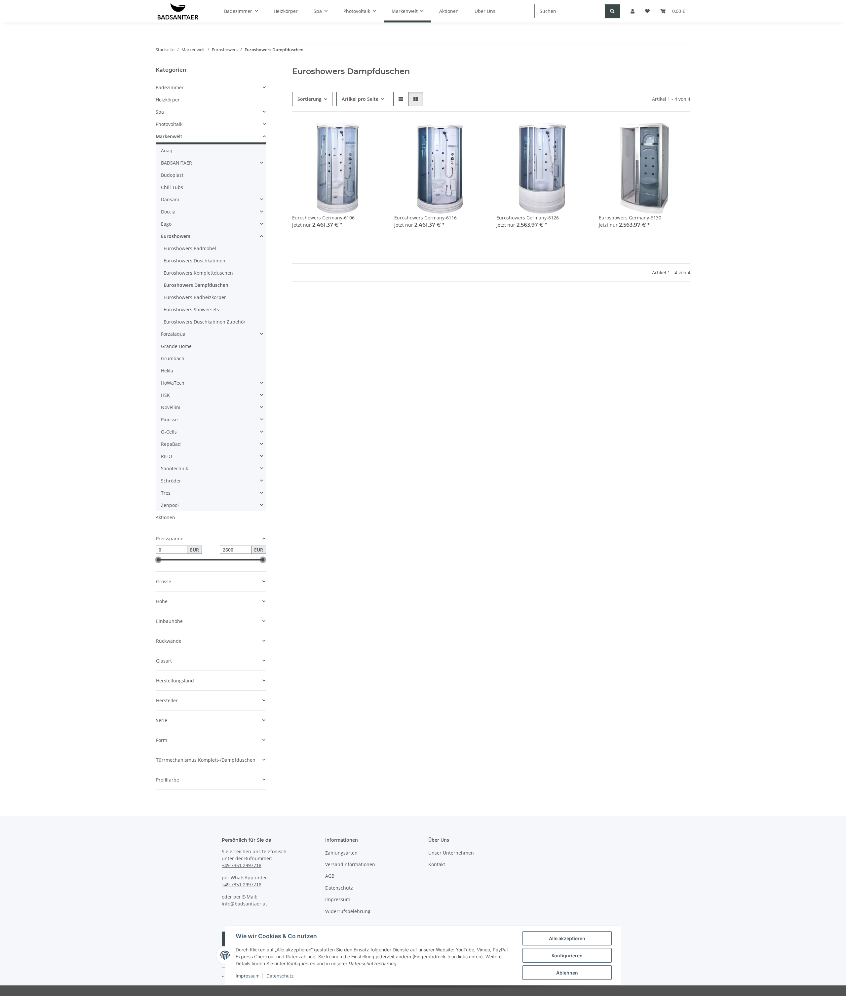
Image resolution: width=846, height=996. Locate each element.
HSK (165, 395)
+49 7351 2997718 (241, 865)
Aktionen (165, 517)
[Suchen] (612, 11)
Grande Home (176, 346)
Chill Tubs (172, 187)
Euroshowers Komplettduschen (198, 273)
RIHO (166, 456)
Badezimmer (170, 87)
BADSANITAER (176, 163)
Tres (166, 493)
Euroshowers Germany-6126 (527, 217)
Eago (166, 224)
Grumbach (172, 358)
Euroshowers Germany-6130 (630, 217)
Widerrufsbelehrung (347, 911)
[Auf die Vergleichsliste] (355, 133)
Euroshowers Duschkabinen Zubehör (205, 322)
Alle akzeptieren (567, 938)
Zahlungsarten (341, 853)
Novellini (170, 407)
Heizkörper (168, 99)
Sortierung (309, 99)
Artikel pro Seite (360, 99)
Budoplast (172, 175)
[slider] (158, 560)
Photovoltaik (169, 124)
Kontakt (436, 864)
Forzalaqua (173, 334)
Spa (160, 112)
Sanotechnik (174, 468)
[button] (400, 99)
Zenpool (170, 505)
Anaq (167, 150)
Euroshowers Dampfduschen (196, 285)
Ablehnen (567, 973)
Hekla (167, 370)
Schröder (171, 481)
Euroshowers (175, 236)
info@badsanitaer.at (244, 903)
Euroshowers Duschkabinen (194, 260)
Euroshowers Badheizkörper (195, 297)
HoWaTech (172, 383)
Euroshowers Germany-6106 (323, 217)
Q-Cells (169, 432)
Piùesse (169, 419)
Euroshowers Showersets (191, 309)
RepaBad (171, 444)
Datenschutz (280, 975)
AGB (329, 876)
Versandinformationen (350, 864)
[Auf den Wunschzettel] (372, 133)
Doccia (168, 212)
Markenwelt (169, 136)
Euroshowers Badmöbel (190, 248)
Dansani (170, 199)
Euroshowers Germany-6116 (425, 217)
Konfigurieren (567, 955)
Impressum (247, 975)
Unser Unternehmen (451, 853)
